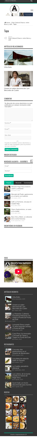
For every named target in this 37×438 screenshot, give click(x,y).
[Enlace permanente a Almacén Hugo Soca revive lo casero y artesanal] (7, 189)
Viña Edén (8, 67)
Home (8, 22)
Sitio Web (8, 135)
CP (26, 434)
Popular (8, 183)
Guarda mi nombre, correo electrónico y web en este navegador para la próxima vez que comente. (18, 144)
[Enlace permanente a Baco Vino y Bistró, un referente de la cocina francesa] (7, 219)
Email (6, 129)
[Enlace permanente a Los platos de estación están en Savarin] (8, 361)
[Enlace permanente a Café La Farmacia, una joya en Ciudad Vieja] (7, 204)
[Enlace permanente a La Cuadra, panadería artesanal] (8, 368)
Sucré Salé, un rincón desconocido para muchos (22, 384)
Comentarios (28, 183)
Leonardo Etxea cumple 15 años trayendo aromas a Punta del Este (21, 326)
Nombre (7, 123)
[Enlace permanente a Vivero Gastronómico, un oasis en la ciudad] (7, 211)
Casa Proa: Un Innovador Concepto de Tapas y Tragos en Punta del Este (21, 335)
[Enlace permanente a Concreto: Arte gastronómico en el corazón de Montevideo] (8, 352)
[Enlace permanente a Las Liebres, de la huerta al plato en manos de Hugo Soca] (8, 376)
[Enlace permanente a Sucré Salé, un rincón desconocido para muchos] (8, 385)
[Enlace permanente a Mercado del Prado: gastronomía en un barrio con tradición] (7, 196)
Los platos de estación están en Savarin (20, 359)
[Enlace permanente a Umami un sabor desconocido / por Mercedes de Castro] (18, 78)
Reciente (18, 183)
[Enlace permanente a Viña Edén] (18, 57)
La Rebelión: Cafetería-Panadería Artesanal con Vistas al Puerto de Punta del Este (21, 316)
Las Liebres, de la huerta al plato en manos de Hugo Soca (21, 376)
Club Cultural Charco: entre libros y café (19, 38)
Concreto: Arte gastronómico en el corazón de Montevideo (20, 351)
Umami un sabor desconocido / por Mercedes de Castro (16, 89)
